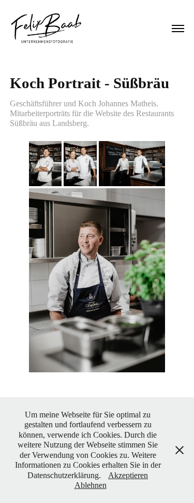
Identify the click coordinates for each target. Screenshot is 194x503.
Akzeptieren (128, 475)
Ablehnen (90, 485)
